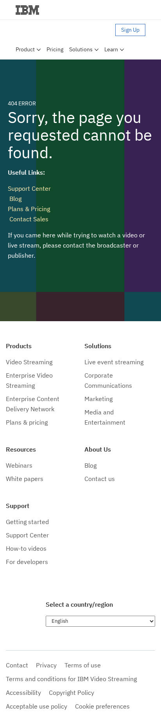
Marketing (98, 399)
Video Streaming (29, 362)
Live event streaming (113, 362)
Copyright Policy (71, 692)
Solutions (81, 49)
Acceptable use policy (36, 706)
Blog (14, 198)
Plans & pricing (27, 422)
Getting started (27, 522)
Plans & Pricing (29, 209)
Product (25, 49)
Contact (17, 665)
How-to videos (26, 548)
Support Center (29, 188)
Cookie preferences (102, 706)
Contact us (99, 479)
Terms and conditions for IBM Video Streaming (71, 679)
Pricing (55, 49)
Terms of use (82, 665)
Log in (104, 29)
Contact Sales (28, 219)
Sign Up (130, 29)
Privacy (46, 665)
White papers (24, 479)
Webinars (19, 465)
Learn (111, 49)
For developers (27, 562)
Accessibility (23, 692)
